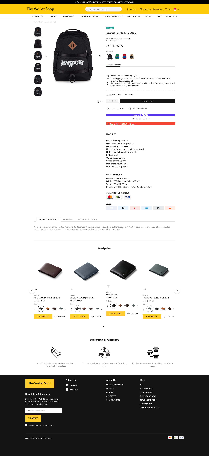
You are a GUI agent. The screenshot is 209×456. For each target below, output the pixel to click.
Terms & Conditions (148, 400)
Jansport (115, 41)
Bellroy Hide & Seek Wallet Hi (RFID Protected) (47, 298)
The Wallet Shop (40, 9)
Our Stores (111, 396)
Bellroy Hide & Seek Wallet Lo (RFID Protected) (156, 298)
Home (35, 22)
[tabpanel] (50, 289)
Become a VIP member (114, 385)
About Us (110, 388)
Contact (110, 392)
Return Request (146, 388)
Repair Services (146, 392)
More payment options (140, 119)
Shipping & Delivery (148, 396)
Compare (61, 317)
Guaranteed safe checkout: (117, 193)
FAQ (141, 385)
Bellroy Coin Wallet (111, 295)
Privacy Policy (48, 425)
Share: (109, 204)
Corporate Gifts (113, 400)
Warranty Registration (149, 408)
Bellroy (36, 295)
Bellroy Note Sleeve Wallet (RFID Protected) (82, 298)
